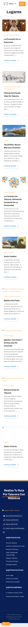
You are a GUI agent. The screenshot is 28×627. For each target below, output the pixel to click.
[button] (6, 623)
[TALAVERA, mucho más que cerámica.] (14, 126)
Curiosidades (7, 86)
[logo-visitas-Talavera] (5, 3)
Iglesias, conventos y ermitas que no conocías (13, 343)
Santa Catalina (10, 256)
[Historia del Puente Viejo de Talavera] (14, 72)
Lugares (17, 35)
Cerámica (6, 192)
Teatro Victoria (10, 446)
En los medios (16, 86)
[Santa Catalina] (14, 238)
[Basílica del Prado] (14, 289)
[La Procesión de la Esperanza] (14, 20)
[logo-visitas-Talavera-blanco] (11, 510)
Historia (11, 35)
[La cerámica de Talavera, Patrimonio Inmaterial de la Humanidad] (14, 178)
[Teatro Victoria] (14, 428)
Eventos (6, 35)
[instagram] (3, 532)
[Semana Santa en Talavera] (14, 378)
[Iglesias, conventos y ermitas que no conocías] (11, 330)
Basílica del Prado (12, 301)
